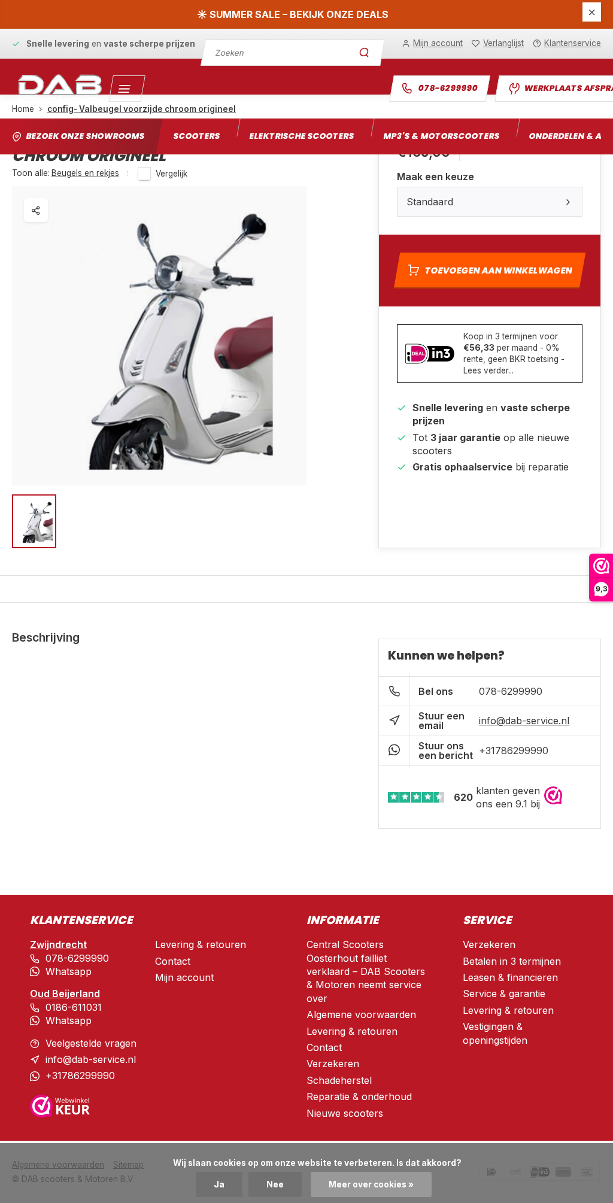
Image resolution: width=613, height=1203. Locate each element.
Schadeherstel (339, 1080)
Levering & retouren (200, 944)
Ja (219, 1184)
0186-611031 (73, 1007)
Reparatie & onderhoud (359, 1096)
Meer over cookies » (371, 1184)
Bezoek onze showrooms (85, 136)
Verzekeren (332, 1064)
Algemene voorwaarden (361, 1014)
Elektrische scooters (301, 136)
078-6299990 (448, 88)
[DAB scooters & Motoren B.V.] (60, 89)
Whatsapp (68, 971)
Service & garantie (504, 994)
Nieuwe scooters (344, 1113)
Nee (275, 1184)
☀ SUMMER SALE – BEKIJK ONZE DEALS (293, 14)
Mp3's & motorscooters (441, 136)
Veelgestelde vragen (90, 1043)
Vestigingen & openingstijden (495, 1033)
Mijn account (184, 977)
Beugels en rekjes (85, 173)
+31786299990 (513, 751)
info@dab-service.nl (524, 721)
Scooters (196, 136)
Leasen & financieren (510, 977)
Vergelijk (171, 173)
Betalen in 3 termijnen (512, 961)
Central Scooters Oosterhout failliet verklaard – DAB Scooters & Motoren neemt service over (365, 971)
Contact (172, 961)
